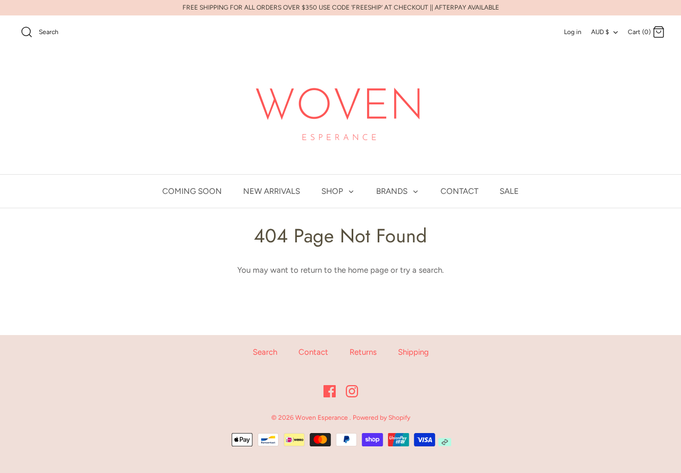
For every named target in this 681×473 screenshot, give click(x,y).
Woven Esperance (322, 417)
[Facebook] (329, 391)
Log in (573, 32)
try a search (421, 270)
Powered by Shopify (381, 417)
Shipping (413, 352)
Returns (363, 352)
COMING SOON (192, 191)
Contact (313, 352)
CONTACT (459, 191)
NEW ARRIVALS (271, 191)
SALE (509, 191)
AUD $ (600, 32)
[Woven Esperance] (340, 112)
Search (265, 352)
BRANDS (393, 191)
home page (368, 270)
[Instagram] (352, 391)
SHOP (333, 191)
